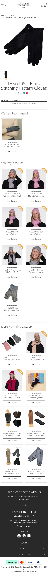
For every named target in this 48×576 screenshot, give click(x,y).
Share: (20, 93)
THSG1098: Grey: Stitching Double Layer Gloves (12, 310)
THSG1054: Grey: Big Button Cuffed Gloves (12, 145)
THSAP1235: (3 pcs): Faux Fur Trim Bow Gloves (12, 358)
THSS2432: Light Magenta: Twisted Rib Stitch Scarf (12, 234)
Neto (34, 571)
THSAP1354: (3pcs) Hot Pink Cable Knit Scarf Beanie (12, 397)
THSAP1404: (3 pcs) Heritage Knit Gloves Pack (12, 473)
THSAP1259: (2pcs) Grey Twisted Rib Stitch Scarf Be (12, 196)
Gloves (12, 15)
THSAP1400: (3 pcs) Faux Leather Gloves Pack (36, 434)
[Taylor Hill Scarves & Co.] (23, 4)
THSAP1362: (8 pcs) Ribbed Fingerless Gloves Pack (36, 397)
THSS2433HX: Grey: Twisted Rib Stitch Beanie (36, 272)
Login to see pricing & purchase (24, 103)
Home (3, 15)
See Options (12, 151)
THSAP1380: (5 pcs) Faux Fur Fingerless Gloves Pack (12, 435)
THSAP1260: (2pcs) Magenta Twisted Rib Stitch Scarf (36, 196)
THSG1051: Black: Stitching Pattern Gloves (20, 17)
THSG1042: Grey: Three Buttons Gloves (36, 472)
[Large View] (6, 75)
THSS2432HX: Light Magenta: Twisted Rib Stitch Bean (36, 234)
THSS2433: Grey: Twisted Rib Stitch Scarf (12, 271)
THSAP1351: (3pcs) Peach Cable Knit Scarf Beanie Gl (36, 359)
